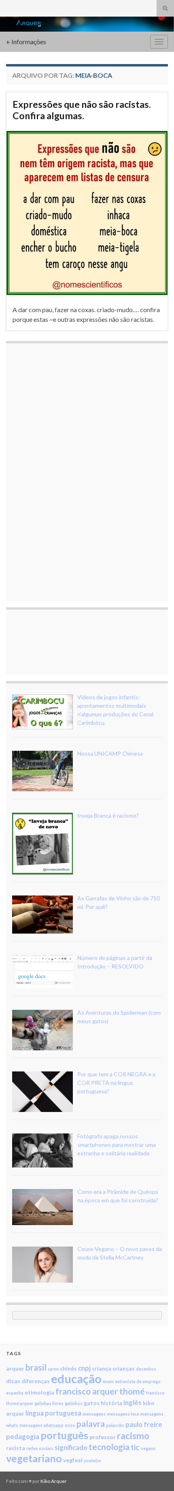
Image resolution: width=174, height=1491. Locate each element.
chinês (68, 1368)
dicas (13, 1380)
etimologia (39, 1392)
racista (15, 1447)
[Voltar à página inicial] (87, 24)
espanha (14, 1392)
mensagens (94, 1413)
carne (53, 1368)
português (64, 1435)
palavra (90, 1423)
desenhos (146, 1368)
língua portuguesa (53, 1413)
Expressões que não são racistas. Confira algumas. (82, 110)
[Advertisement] (73, 471)
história (111, 1402)
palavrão (115, 1425)
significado (71, 1447)
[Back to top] (156, 1473)
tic (135, 1447)
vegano (148, 1448)
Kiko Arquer (53, 1481)
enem (108, 1381)
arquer (15, 1368)
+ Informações (26, 41)
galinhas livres (49, 1403)
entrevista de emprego (138, 1381)
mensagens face (123, 1413)
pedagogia (22, 1436)
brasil (36, 1367)
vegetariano (34, 1458)
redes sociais (39, 1448)
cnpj (84, 1368)
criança (101, 1368)
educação (76, 1378)
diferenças (35, 1380)
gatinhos (74, 1403)
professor (102, 1436)
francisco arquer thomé (100, 1391)
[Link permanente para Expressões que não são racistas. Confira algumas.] (87, 212)
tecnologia (109, 1447)
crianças (123, 1368)
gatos (92, 1402)
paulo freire (143, 1424)
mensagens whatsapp (41, 1425)
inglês (132, 1402)
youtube (92, 1460)
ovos (70, 1425)
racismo (133, 1435)
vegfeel (73, 1460)
